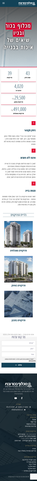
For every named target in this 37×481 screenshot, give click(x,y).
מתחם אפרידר (31, 462)
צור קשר (33, 422)
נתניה (34, 449)
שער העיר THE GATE (28, 438)
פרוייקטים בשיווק (31, 431)
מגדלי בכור (32, 464)
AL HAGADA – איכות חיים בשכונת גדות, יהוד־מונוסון (27, 435)
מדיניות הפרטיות (30, 426)
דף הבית (33, 417)
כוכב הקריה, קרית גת (29, 460)
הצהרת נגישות (31, 424)
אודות (34, 420)
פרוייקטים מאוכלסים (30, 457)
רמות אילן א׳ (32, 469)
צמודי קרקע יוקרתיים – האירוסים (25, 441)
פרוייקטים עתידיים (30, 446)
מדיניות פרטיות (32, 361)
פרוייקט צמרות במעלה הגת (27, 451)
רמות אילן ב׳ (32, 466)
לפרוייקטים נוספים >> (29, 471)
